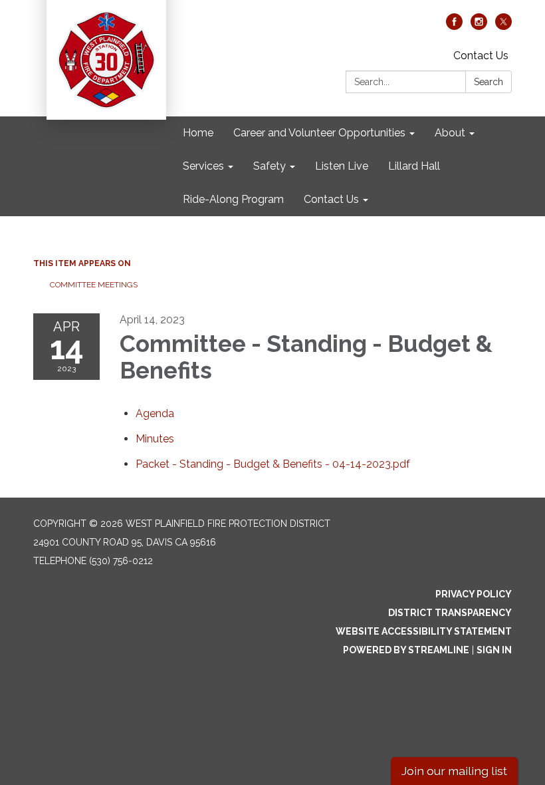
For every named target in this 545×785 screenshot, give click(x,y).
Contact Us (480, 55)
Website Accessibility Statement (424, 631)
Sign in (494, 650)
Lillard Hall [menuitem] (414, 166)
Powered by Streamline (406, 650)
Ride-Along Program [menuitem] (233, 199)
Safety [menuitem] (269, 166)
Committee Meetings (94, 284)
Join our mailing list (454, 771)
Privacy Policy (473, 594)
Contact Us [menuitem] (331, 199)
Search (488, 82)
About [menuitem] (450, 132)
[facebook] (454, 26)
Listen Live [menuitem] (341, 166)
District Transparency (450, 612)
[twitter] (503, 26)
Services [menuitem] (203, 166)
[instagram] (479, 26)
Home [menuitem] (198, 132)
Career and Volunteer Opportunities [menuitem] (319, 132)
